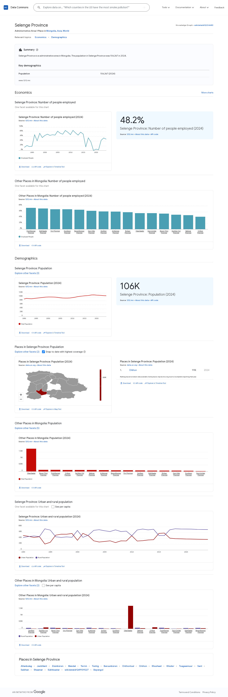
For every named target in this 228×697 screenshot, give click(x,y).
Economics (40, 37)
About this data (40, 120)
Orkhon (133, 370)
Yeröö (84, 666)
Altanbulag (26, 666)
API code (37, 167)
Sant (199, 666)
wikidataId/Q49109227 (77, 669)
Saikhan (25, 669)
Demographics (59, 37)
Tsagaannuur (185, 666)
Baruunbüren (110, 666)
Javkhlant (42, 666)
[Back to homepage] (6, 7)
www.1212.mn (24, 80)
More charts (207, 92)
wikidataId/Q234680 (203, 25)
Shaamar (38, 669)
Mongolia (51, 30)
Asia (59, 30)
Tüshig (95, 666)
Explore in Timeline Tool (55, 167)
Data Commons (19, 7)
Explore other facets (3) (27, 273)
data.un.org (30, 365)
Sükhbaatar (54, 669)
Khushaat (157, 666)
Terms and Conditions (189, 692)
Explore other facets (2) (27, 351)
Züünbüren (57, 666)
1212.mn (28, 120)
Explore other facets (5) (27, 428)
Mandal (72, 666)
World (66, 30)
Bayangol (98, 669)
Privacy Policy (209, 692)
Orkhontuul (128, 666)
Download (25, 167)
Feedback (219, 7)
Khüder (170, 666)
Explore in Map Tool (53, 409)
